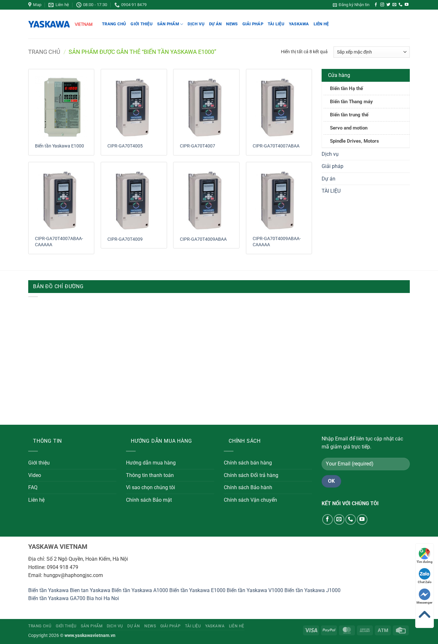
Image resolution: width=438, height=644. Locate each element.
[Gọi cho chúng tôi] (400, 5)
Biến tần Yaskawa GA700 (56, 598)
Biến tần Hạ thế (346, 88)
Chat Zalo (425, 582)
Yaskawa (299, 23)
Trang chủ (114, 23)
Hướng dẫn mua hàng (151, 463)
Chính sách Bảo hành (248, 487)
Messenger (425, 602)
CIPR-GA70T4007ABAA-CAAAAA (59, 241)
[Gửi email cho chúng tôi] (394, 5)
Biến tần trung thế (349, 115)
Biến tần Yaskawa (48, 590)
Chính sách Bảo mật (149, 500)
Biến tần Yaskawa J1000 (312, 590)
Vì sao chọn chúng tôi (150, 487)
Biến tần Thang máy (351, 102)
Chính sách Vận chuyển (250, 500)
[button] (351, 5)
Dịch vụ (196, 23)
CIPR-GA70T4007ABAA (276, 146)
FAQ (33, 487)
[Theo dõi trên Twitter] (388, 5)
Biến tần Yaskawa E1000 (59, 146)
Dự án (215, 23)
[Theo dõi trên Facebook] (376, 5)
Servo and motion (348, 128)
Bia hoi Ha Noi (103, 598)
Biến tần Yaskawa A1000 (140, 590)
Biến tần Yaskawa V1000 (255, 590)
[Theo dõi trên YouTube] (407, 5)
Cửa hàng (339, 75)
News (232, 23)
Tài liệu (276, 23)
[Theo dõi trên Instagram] (382, 5)
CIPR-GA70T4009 (125, 239)
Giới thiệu (142, 23)
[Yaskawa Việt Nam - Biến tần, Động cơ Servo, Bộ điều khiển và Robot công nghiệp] (60, 24)
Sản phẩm (168, 23)
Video (34, 475)
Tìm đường (425, 562)
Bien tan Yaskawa (90, 590)
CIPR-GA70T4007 (197, 146)
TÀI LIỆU (331, 191)
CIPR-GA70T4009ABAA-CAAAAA (277, 241)
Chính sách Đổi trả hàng (251, 475)
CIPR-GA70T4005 (125, 146)
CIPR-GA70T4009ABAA (203, 239)
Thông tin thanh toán (150, 475)
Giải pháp (252, 23)
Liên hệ (321, 23)
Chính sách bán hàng (248, 463)
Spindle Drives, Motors (354, 141)
